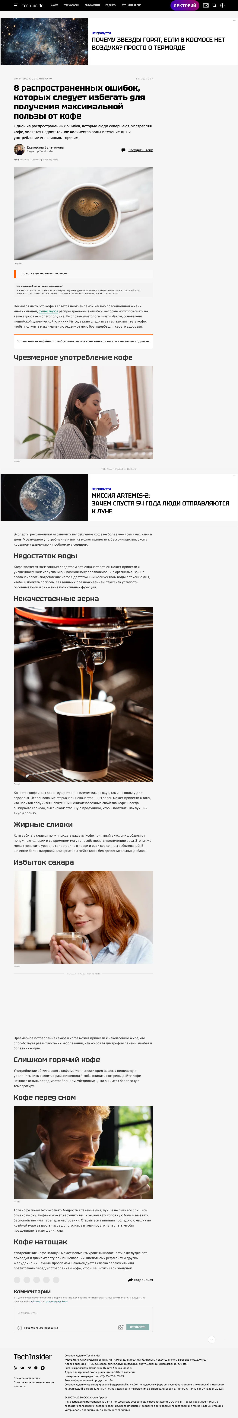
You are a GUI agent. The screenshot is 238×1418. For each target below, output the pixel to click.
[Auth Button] (222, 5)
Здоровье (36, 160)
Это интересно (23, 79)
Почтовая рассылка (206, 5)
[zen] (36, 1368)
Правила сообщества (27, 1378)
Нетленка (24, 160)
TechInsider (33, 5)
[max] (43, 1368)
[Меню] (16, 5)
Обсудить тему (141, 150)
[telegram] (29, 1368)
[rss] (15, 1368)
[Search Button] (214, 5)
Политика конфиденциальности (34, 1382)
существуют (48, 311)
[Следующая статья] (119, 1339)
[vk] (22, 1368)
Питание (47, 160)
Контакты (20, 1386)
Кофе (55, 160)
